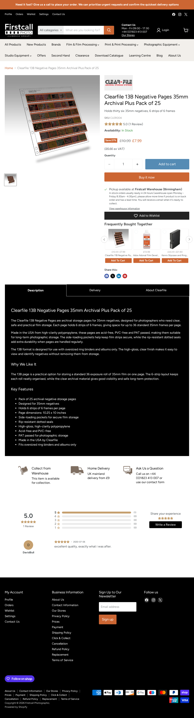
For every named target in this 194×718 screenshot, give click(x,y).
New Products (36, 44)
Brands (56, 44)
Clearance (82, 55)
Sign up (107, 619)
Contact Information (65, 605)
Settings (43, 14)
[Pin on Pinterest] (125, 276)
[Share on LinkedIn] (119, 276)
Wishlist (31, 14)
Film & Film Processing (82, 44)
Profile (8, 14)
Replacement (60, 654)
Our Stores (128, 35)
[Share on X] (112, 276)
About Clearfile (156, 290)
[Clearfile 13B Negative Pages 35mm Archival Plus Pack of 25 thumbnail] (10, 180)
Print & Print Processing (121, 44)
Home (9, 68)
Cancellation (60, 643)
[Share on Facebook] (106, 276)
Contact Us (58, 14)
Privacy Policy (61, 616)
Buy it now (147, 177)
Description (36, 290)
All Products (13, 44)
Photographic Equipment (161, 44)
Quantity (109, 155)
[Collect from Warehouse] (44, 475)
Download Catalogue (109, 55)
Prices (55, 621)
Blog (159, 55)
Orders (19, 14)
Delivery (94, 290)
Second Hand (60, 55)
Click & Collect (61, 638)
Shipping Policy (61, 632)
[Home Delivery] (97, 475)
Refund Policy (60, 649)
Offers (41, 55)
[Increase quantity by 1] (137, 164)
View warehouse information (124, 208)
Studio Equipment (17, 55)
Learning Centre (140, 55)
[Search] (109, 30)
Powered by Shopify (16, 706)
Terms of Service (62, 660)
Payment (57, 627)
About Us (174, 55)
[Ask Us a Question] (149, 475)
